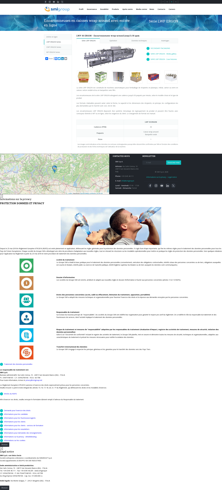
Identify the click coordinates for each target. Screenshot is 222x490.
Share (51, 58)
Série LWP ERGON (89, 41)
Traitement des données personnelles (18, 364)
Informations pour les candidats (16, 414)
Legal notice (172, 177)
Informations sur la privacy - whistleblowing (20, 437)
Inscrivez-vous (174, 162)
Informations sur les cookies (14, 440)
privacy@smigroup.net (33, 380)
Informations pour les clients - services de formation (23, 425)
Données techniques (139, 41)
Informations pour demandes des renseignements (23, 433)
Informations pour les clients (14, 422)
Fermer (5, 444)
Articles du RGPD (10, 394)
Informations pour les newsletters (16, 429)
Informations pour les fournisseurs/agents (20, 418)
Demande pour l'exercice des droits (17, 410)
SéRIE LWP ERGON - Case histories (164, 59)
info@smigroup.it (127, 181)
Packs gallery (82, 77)
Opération (113, 41)
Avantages (165, 41)
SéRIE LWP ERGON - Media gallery (163, 54)
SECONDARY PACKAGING (160, 48)
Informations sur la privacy (156, 177)
